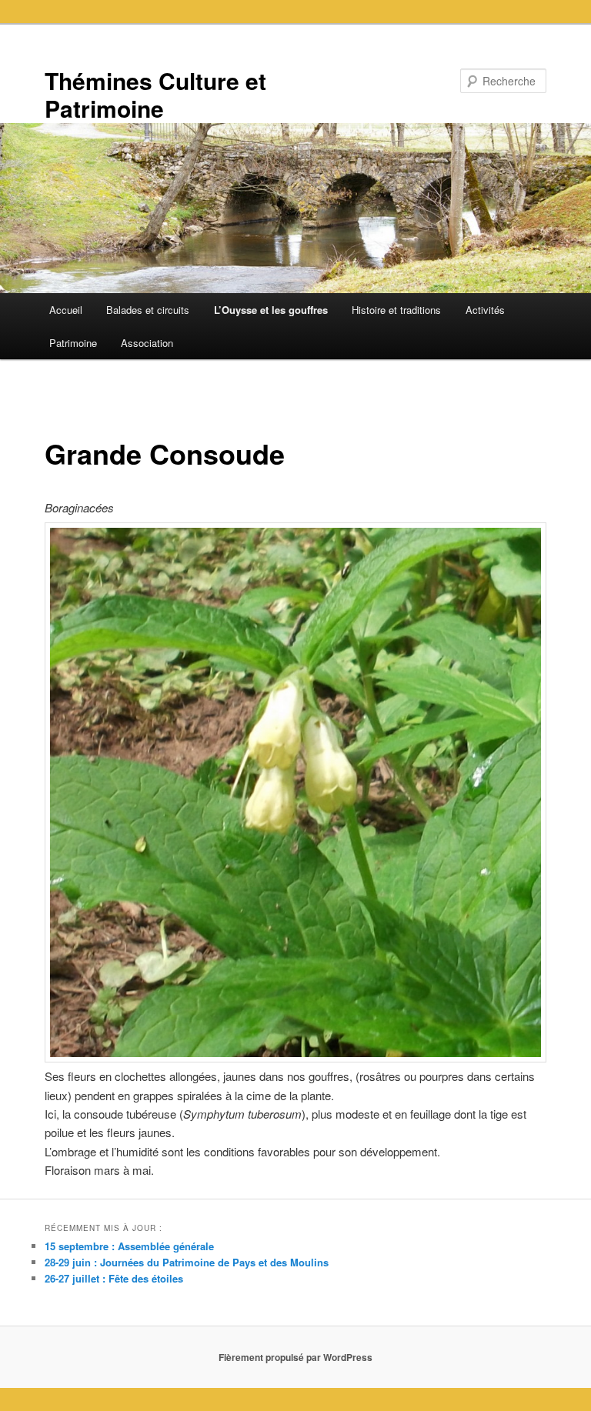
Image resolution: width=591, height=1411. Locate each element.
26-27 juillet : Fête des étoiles (114, 1278)
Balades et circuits (147, 309)
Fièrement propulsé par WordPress (295, 1357)
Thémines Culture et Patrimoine (155, 94)
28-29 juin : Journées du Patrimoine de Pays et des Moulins (187, 1262)
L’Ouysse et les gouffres (271, 309)
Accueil (65, 309)
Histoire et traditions (396, 309)
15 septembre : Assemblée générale (129, 1246)
